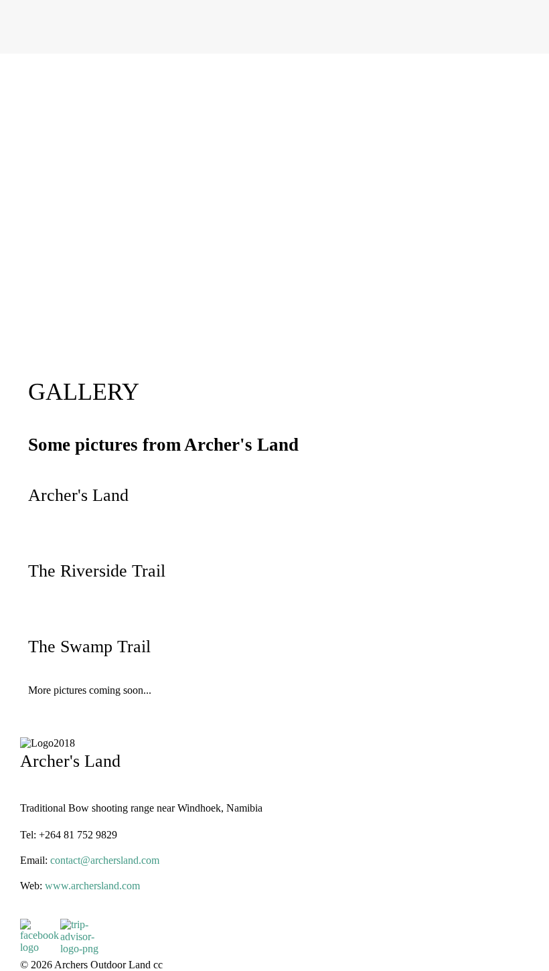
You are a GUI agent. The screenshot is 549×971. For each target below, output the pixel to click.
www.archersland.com (92, 885)
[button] (274, 318)
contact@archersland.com (104, 860)
